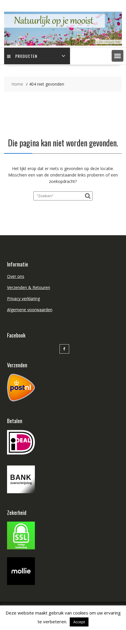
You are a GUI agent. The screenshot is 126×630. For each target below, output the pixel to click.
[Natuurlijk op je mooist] (63, 44)
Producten (26, 56)
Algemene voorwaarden (29, 309)
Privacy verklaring (23, 298)
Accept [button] (79, 621)
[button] (117, 56)
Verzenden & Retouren (28, 287)
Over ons (15, 276)
